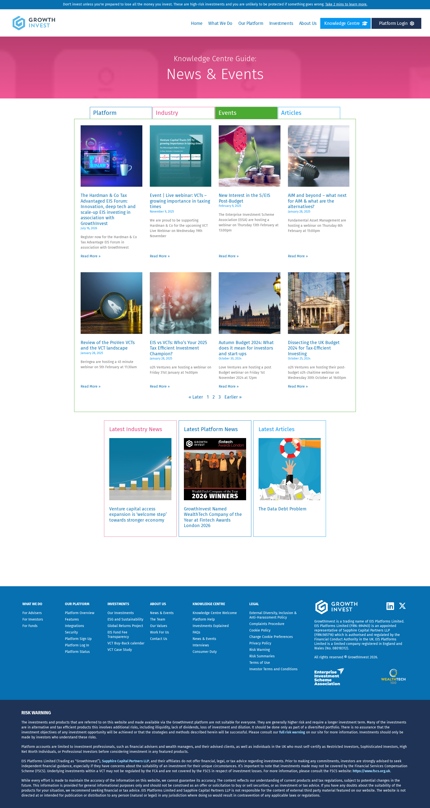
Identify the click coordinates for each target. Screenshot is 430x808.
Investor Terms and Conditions (273, 669)
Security (71, 632)
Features (72, 619)
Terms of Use (259, 663)
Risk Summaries (262, 656)
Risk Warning (259, 650)
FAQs (196, 632)
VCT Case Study (120, 650)
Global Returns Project (125, 626)
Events (227, 112)
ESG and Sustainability (125, 619)
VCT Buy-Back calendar (126, 643)
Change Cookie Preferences (271, 637)
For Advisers (32, 613)
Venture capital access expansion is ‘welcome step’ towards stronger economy (138, 514)
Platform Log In (77, 645)
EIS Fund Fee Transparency (118, 634)
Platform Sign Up (78, 639)
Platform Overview (79, 613)
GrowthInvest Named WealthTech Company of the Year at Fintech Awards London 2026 (213, 517)
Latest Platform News (211, 429)
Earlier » (233, 397)
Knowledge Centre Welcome (215, 613)
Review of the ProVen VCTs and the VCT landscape (108, 345)
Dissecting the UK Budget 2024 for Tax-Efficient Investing (314, 348)
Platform (105, 112)
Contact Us (158, 639)
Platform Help (204, 619)
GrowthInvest (324, 621)
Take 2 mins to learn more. (346, 4)
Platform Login (393, 23)
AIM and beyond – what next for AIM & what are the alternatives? (317, 201)
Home (196, 23)
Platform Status (77, 652)
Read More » (91, 256)
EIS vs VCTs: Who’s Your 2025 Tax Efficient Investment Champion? (178, 348)
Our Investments (121, 613)
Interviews (201, 645)
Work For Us (159, 632)
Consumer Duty (205, 652)
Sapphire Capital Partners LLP (366, 630)
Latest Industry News (135, 429)
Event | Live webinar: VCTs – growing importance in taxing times (180, 201)
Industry (167, 112)
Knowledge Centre (342, 23)
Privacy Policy (260, 643)
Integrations (74, 626)
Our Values (158, 626)
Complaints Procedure (266, 624)
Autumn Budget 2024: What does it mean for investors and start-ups (246, 348)
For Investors (32, 619)
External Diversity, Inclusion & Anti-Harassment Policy (273, 615)
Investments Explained (211, 626)
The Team (157, 619)
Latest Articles (277, 429)
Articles (291, 112)
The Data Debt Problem (282, 509)
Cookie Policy (259, 630)
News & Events (162, 613)
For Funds (30, 626)
